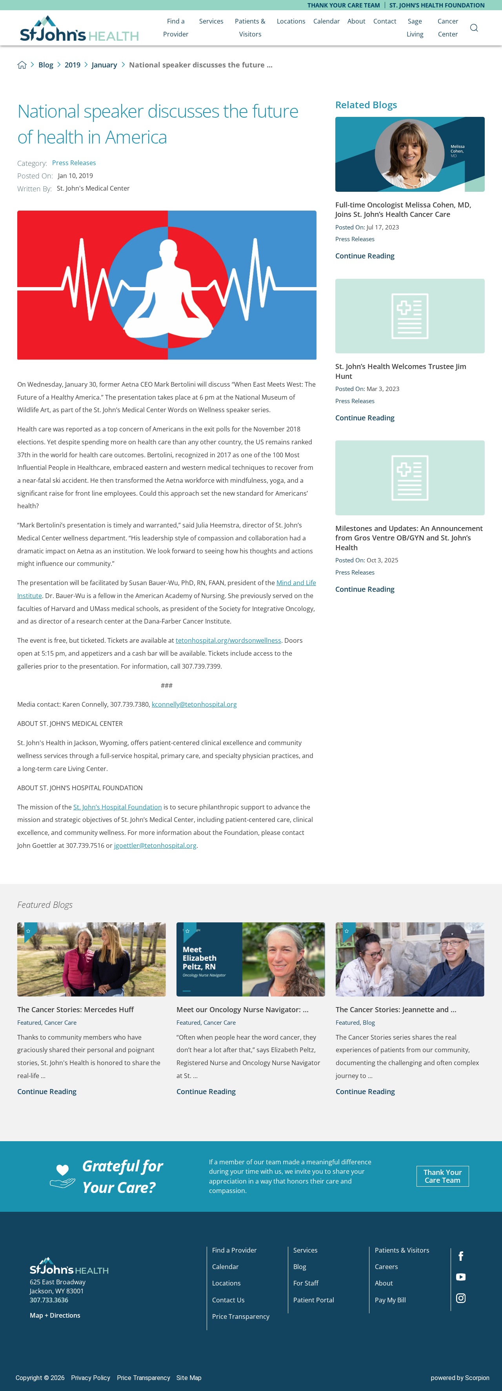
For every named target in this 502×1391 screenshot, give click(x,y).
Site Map (189, 1378)
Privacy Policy (90, 1378)
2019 (72, 64)
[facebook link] (464, 1258)
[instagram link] (464, 1300)
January (104, 64)
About (384, 1283)
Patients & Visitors (402, 1250)
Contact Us (228, 1300)
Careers (386, 1267)
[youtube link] (464, 1279)
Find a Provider (234, 1250)
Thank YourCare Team (443, 1176)
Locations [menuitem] (291, 21)
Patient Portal (313, 1300)
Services (305, 1250)
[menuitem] (474, 27)
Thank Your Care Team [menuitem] (343, 5)
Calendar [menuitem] (326, 21)
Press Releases (74, 162)
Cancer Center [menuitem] (448, 27)
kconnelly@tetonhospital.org (194, 704)
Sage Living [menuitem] (415, 27)
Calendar (225, 1267)
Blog (45, 64)
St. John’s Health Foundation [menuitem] (437, 5)
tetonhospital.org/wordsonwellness (228, 640)
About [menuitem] (356, 21)
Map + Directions (55, 1315)
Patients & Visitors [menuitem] (250, 27)
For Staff (305, 1283)
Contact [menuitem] (385, 21)
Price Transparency (240, 1317)
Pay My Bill (390, 1300)
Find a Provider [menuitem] (176, 27)
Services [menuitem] (211, 21)
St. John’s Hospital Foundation (117, 807)
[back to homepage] (22, 65)
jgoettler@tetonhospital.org (155, 845)
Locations (226, 1283)
